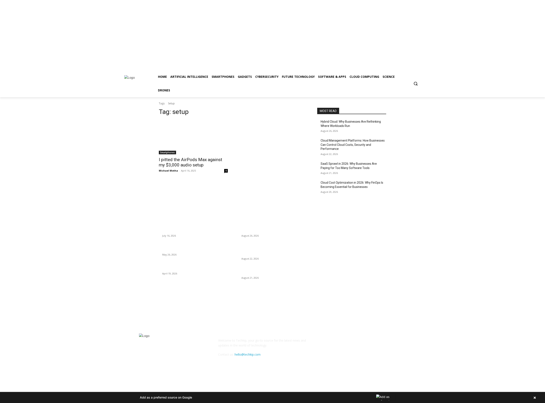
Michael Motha (168, 170)
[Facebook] (372, 67)
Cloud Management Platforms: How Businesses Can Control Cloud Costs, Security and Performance (353, 144)
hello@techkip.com (248, 354)
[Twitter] (383, 67)
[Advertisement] (127, 30)
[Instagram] (377, 67)
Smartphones (167, 152)
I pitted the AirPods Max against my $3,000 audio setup (190, 162)
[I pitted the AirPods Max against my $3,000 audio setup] (193, 137)
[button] (415, 83)
